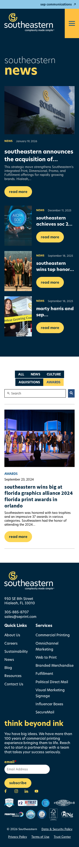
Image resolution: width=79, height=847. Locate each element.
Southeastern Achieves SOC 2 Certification (52, 224)
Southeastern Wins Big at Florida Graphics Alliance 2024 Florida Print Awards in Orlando (38, 496)
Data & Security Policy (56, 829)
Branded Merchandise (55, 665)
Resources (13, 675)
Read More (18, 191)
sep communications (56, 4)
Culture (54, 374)
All (21, 374)
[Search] (71, 393)
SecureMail (45, 712)
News (8, 141)
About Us (12, 635)
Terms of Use (40, 836)
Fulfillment (44, 673)
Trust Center (62, 836)
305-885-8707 (16, 612)
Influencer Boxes (49, 704)
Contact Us (13, 684)
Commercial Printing (53, 635)
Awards (53, 382)
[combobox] (35, 393)
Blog (8, 667)
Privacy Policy (17, 836)
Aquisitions (29, 382)
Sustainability (16, 651)
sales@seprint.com (20, 616)
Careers (11, 643)
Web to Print (46, 657)
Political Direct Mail (52, 681)
